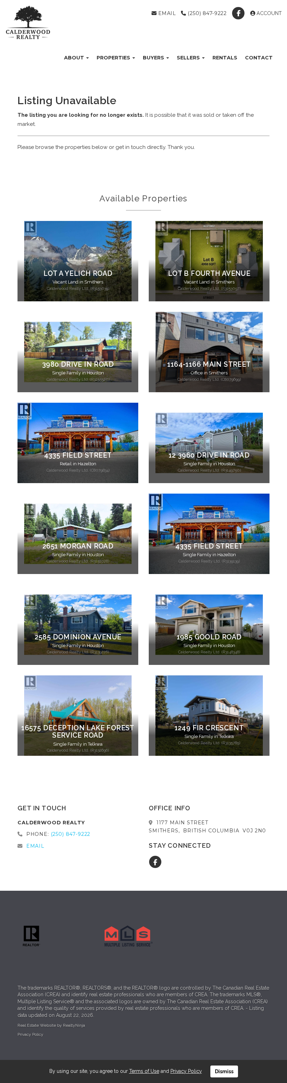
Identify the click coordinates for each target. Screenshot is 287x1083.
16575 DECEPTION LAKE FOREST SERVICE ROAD (77, 731)
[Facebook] (239, 13)
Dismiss (224, 1071)
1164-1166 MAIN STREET (209, 364)
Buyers (154, 58)
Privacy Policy (30, 1034)
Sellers (189, 58)
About (74, 58)
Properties (114, 58)
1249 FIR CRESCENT (209, 728)
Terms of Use (144, 1071)
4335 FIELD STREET (78, 455)
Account (268, 13)
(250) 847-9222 (206, 13)
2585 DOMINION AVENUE (78, 637)
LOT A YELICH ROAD (78, 274)
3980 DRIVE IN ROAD (78, 364)
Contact (259, 58)
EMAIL (166, 13)
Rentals (224, 58)
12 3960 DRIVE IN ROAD (209, 455)
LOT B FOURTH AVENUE (209, 274)
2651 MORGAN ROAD (77, 546)
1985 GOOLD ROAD (209, 637)
